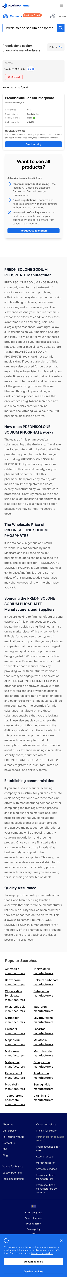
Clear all (15, 77)
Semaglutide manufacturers (43, 1086)
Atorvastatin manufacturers (43, 971)
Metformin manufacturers (15, 1053)
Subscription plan (12, 1172)
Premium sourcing (13, 1178)
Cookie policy (33, 1229)
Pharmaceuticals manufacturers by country (46, 1188)
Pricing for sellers (46, 1130)
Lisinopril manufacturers (15, 1031)
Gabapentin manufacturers (43, 993)
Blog (5, 1155)
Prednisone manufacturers (43, 1075)
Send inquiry (33, 144)
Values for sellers (46, 1124)
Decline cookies (33, 1271)
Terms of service (33, 1218)
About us (7, 1124)
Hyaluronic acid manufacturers (15, 1009)
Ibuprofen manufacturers (43, 1009)
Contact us (8, 1142)
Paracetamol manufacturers (15, 1075)
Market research (45, 1162)
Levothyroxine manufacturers (43, 1020)
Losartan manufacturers (43, 1031)
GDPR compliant (33, 1212)
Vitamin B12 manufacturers (43, 1098)
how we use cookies (42, 1253)
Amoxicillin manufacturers (15, 971)
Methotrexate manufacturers (43, 1053)
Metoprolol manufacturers (15, 1064)
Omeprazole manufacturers (43, 1064)
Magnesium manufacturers (15, 1042)
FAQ (4, 1149)
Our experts (9, 1130)
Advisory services (46, 1168)
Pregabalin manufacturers (15, 1086)
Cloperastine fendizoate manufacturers (15, 995)
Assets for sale (44, 1156)
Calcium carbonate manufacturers (46, 982)
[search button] (61, 28)
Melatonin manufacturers (43, 1042)
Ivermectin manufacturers (15, 1020)
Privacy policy (33, 1223)
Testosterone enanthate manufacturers (15, 1100)
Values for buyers (12, 1166)
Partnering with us (13, 1136)
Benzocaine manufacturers (15, 982)
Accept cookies (33, 1261)
